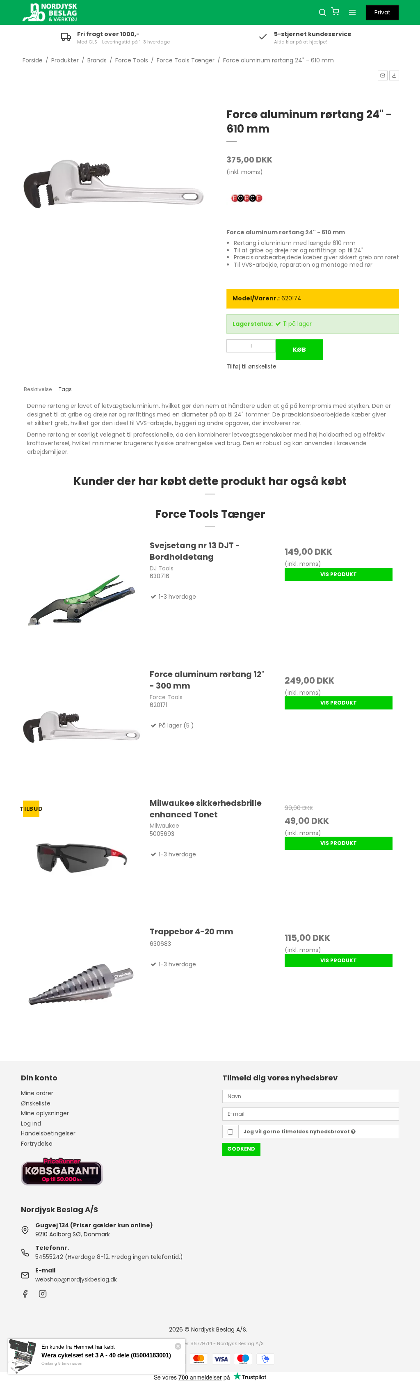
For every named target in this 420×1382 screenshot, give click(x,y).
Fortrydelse (36, 1143)
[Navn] (310, 1096)
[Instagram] (43, 1296)
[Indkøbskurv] (335, 12)
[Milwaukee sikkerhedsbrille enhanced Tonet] (81, 858)
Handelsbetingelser (48, 1133)
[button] (383, 75)
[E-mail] (310, 1114)
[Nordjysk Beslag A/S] (49, 12)
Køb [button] (299, 350)
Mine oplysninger (45, 1113)
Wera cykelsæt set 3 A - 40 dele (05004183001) (106, 1355)
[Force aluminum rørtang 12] (81, 729)
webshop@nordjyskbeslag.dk (76, 1279)
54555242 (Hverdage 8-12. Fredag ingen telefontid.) (109, 1257)
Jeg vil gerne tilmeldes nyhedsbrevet (297, 1131)
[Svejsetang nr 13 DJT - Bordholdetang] (81, 600)
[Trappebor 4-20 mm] (81, 986)
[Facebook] (25, 1296)
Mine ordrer (37, 1093)
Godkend (241, 1148)
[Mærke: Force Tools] (246, 199)
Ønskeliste (35, 1103)
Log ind (31, 1123)
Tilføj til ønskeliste (251, 366)
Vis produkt (338, 574)
